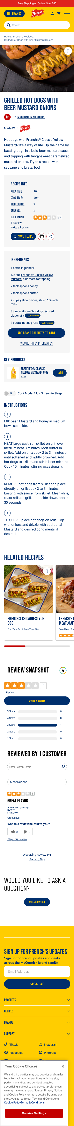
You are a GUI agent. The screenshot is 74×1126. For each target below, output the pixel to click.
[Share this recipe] (50, 236)
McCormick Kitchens (31, 117)
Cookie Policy (12, 1102)
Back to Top (37, 859)
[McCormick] (37, 13)
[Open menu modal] (67, 13)
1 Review (16, 223)
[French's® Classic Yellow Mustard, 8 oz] (13, 373)
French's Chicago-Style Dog (26, 621)
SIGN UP (37, 984)
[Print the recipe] (41, 236)
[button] (10, 393)
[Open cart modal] (58, 13)
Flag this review (17, 839)
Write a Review (20, 227)
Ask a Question (37, 902)
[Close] (62, 1066)
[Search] (8, 25)
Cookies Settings (34, 1113)
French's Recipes (23, 36)
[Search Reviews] (63, 766)
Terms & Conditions (33, 1102)
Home (7, 36)
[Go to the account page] (52, 13)
